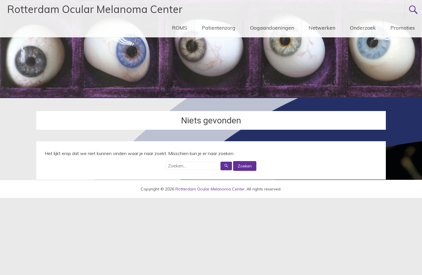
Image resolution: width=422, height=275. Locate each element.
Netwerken (322, 27)
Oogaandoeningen (272, 27)
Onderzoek (363, 27)
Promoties (402, 27)
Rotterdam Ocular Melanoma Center (95, 9)
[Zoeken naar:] (199, 166)
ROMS (179, 27)
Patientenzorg (218, 27)
